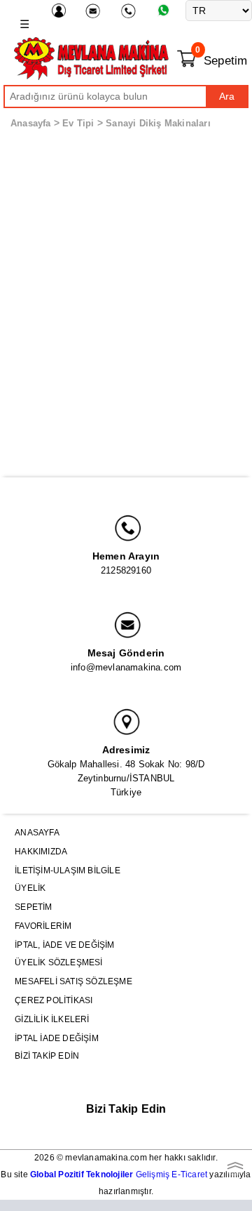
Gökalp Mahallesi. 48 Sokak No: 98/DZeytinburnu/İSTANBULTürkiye (126, 778)
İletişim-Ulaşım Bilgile (67, 870)
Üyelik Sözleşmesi (58, 962)
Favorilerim (43, 926)
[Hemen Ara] (130, 11)
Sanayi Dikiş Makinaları (158, 123)
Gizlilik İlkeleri (52, 1019)
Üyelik (30, 888)
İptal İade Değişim (57, 1038)
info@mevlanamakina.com (126, 667)
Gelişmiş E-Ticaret (118, 1174)
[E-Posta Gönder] (94, 11)
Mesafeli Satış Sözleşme (73, 981)
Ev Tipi (78, 123)
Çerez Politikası (53, 1000)
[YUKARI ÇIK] (234, 1165)
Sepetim (33, 907)
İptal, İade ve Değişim (64, 945)
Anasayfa (30, 123)
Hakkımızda (41, 851)
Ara (226, 96)
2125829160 (126, 570)
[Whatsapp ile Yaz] (166, 10)
